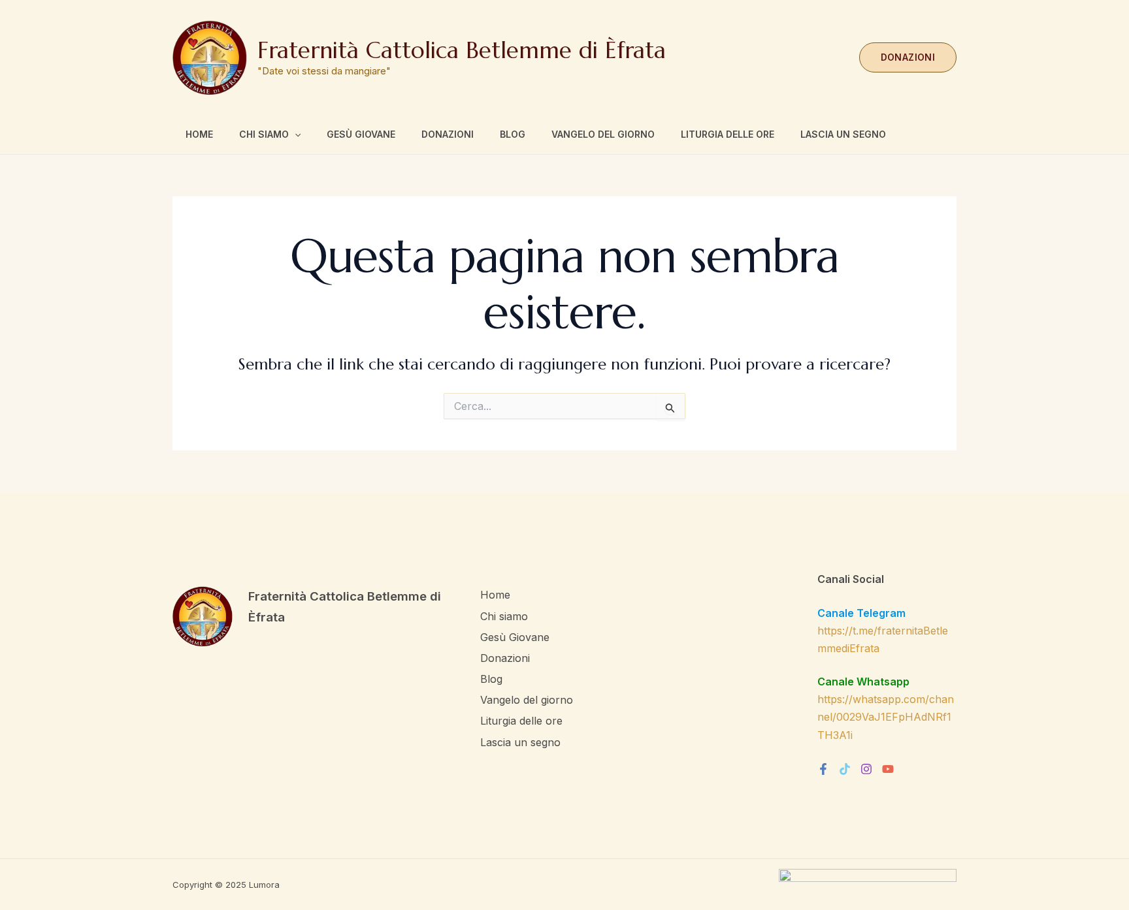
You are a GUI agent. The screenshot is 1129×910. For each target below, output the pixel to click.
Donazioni (447, 134)
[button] (908, 57)
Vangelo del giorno (603, 134)
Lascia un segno (843, 134)
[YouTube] (888, 769)
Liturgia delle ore (727, 134)
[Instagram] (866, 769)
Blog (512, 134)
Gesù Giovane (361, 134)
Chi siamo (264, 134)
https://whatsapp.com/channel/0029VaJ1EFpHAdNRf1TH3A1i (885, 717)
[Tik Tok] (845, 769)
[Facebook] (823, 769)
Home (199, 134)
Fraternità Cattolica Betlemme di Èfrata (461, 50)
